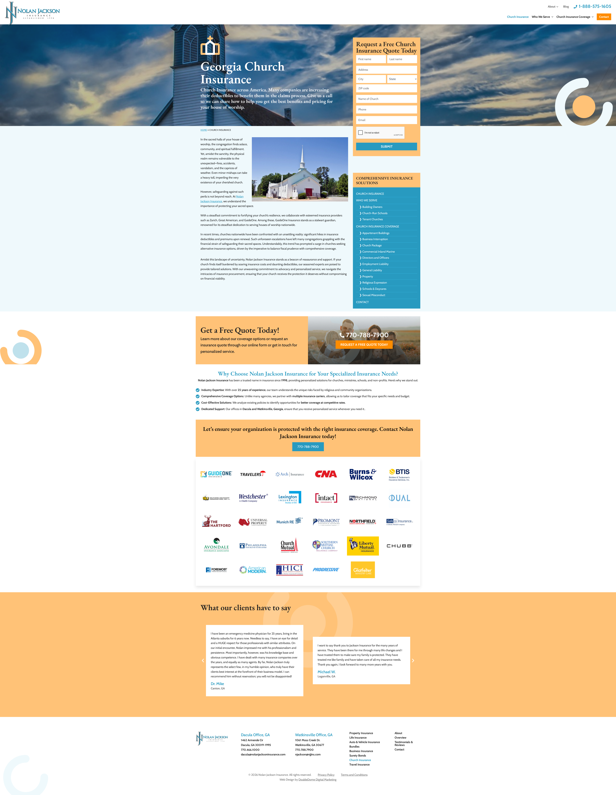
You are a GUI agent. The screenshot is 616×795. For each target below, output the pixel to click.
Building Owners (372, 207)
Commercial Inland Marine (378, 251)
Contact (604, 17)
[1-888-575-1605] (575, 6)
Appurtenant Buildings (375, 233)
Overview (400, 737)
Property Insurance (361, 733)
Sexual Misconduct (373, 295)
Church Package (372, 245)
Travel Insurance (359, 764)
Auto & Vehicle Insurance (364, 742)
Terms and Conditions (354, 775)
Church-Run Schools (374, 213)
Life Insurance (358, 737)
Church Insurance (518, 17)
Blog (566, 6)
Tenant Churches (372, 219)
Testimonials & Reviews (404, 743)
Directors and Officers (375, 257)
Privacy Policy (326, 775)
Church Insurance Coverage (573, 17)
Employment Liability (375, 264)
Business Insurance (361, 751)
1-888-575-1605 (595, 6)
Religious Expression (374, 282)
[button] (551, 17)
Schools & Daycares (374, 289)
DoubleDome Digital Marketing (317, 779)
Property (367, 276)
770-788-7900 (367, 335)
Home (204, 130)
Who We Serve (541, 17)
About (551, 6)
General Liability (372, 270)
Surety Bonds (357, 755)
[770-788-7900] (342, 335)
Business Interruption (375, 239)
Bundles (354, 746)
